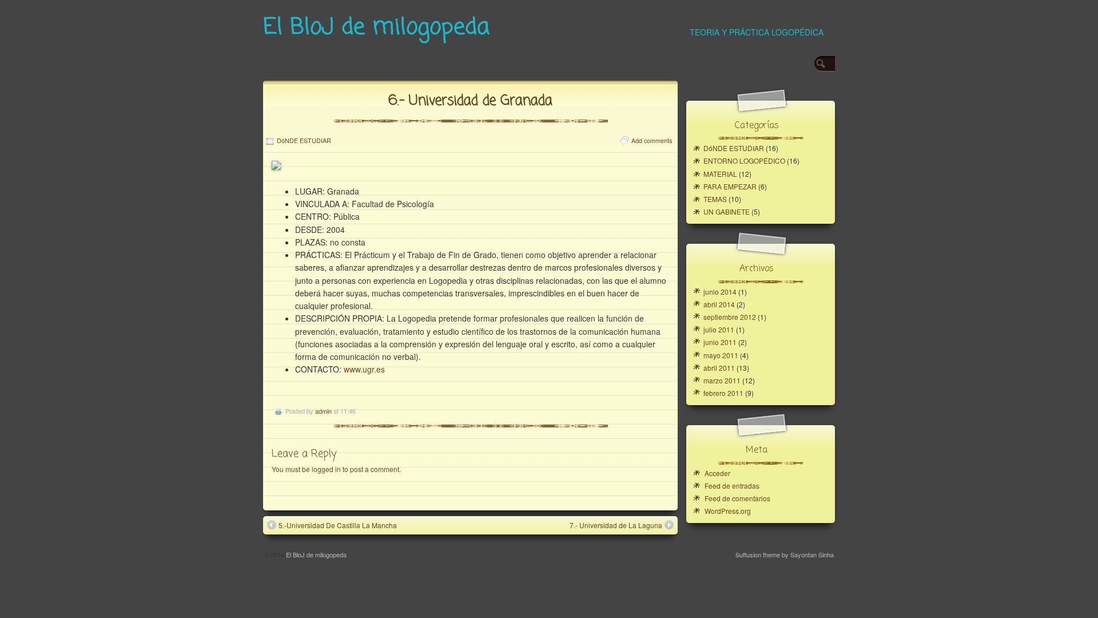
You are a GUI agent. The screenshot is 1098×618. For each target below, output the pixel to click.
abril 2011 (719, 368)
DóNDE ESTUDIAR (304, 140)
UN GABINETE (726, 211)
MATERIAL (720, 174)
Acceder (717, 473)
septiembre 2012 (729, 317)
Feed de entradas (732, 485)
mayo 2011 (720, 355)
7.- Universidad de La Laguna (616, 525)
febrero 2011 (723, 393)
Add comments (651, 140)
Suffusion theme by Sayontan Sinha (784, 554)
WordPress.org (728, 511)
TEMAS (715, 199)
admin (323, 410)
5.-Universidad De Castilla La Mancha (338, 525)
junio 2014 (720, 291)
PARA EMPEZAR (730, 186)
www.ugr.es (364, 369)
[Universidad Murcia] (276, 166)
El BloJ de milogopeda (376, 27)
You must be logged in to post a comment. (336, 469)
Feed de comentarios (737, 498)
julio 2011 (718, 329)
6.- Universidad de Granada (470, 101)
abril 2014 (719, 304)
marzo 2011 (722, 380)
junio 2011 (720, 342)
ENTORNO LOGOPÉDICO (744, 160)
